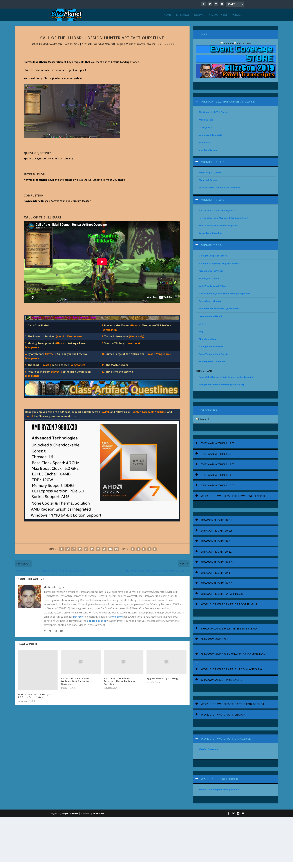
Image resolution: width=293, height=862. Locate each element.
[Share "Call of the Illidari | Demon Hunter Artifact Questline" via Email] (110, 549)
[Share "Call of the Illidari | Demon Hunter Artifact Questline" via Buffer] (98, 549)
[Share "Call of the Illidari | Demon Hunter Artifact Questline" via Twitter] (68, 549)
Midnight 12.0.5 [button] (212, 199)
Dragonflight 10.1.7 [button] (217, 551)
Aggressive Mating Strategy (162, 678)
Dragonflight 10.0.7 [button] (217, 583)
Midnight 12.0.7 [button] (212, 162)
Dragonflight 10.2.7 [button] (217, 520)
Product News (217, 14)
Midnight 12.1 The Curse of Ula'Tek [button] (228, 101)
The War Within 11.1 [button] (216, 474)
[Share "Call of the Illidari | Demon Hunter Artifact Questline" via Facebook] (61, 549)
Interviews (183, 14)
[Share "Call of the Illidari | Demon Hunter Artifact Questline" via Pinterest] (86, 549)
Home (167, 14)
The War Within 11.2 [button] (216, 453)
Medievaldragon (52, 44)
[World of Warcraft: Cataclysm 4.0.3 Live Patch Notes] (38, 670)
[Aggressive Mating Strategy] (166, 662)
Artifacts (87, 44)
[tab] (235, 34)
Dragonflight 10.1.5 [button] (217, 562)
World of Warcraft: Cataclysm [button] (226, 738)
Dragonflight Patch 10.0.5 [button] (222, 593)
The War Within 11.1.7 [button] (217, 464)
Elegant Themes (70, 813)
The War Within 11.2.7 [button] (217, 443)
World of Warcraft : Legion (109, 44)
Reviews (199, 14)
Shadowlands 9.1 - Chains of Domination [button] (233, 654)
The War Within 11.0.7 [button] (217, 485)
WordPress (98, 813)
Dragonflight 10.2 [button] (215, 541)
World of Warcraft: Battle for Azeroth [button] (234, 704)
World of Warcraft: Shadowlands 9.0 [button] (231, 669)
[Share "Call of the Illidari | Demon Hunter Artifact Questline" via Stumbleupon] (104, 549)
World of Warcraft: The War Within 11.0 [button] (233, 496)
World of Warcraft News (140, 44)
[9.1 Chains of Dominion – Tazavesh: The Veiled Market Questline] (123, 662)
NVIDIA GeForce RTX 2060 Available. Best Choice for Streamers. (75, 681)
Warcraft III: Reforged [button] (219, 779)
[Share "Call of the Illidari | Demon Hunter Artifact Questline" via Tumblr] (80, 549)
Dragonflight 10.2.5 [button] (217, 530)
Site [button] (204, 34)
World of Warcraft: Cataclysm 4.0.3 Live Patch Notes (35, 696)
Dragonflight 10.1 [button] (215, 572)
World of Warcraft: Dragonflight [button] (229, 604)
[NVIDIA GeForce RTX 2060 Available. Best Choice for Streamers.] (80, 662)
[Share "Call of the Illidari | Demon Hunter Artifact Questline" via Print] (116, 549)
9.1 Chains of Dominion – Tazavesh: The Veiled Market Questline (120, 681)
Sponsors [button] (209, 410)
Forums (237, 14)
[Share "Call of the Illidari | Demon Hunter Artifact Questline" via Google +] (74, 549)
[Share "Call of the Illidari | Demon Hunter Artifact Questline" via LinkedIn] (92, 549)
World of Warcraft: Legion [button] (223, 714)
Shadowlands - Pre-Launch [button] (223, 679)
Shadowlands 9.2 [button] (214, 639)
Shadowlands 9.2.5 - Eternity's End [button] (229, 628)
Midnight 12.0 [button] (211, 245)
